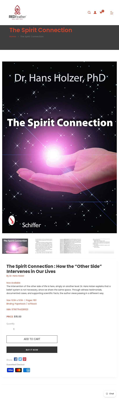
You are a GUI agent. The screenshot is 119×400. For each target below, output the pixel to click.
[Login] (95, 12)
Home (12, 36)
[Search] (89, 12)
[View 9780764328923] (15, 246)
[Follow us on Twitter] (20, 359)
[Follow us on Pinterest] (24, 359)
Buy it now (32, 349)
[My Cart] (100, 12)
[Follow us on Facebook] (16, 359)
